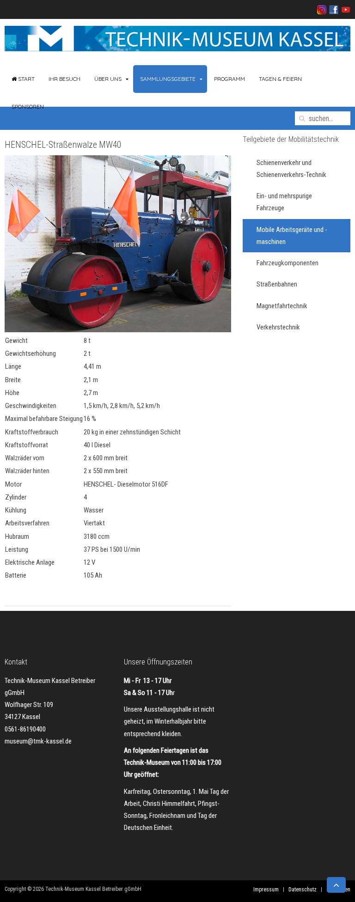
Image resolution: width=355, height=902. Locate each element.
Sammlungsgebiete (168, 78)
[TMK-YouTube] (344, 9)
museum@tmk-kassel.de (38, 741)
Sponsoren (28, 106)
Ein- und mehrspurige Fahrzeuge (284, 202)
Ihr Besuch (64, 78)
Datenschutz (302, 889)
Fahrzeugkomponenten (287, 263)
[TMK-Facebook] (332, 9)
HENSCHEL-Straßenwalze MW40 (63, 145)
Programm (229, 78)
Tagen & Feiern (280, 78)
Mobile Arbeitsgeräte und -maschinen (292, 236)
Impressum (266, 889)
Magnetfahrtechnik (282, 306)
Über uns (108, 78)
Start (26, 78)
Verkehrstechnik (278, 327)
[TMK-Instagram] (321, 9)
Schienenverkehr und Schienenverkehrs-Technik (291, 168)
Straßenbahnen (277, 284)
